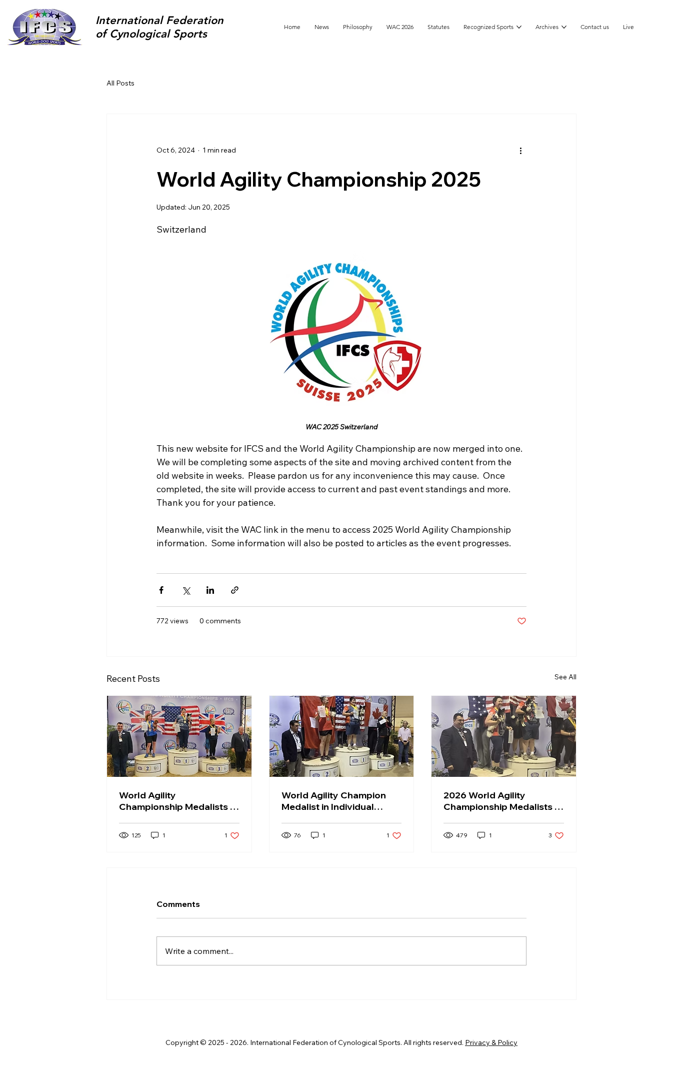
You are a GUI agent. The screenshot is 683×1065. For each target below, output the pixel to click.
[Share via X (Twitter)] (185, 590)
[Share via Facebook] (161, 590)
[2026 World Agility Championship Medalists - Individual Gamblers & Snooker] (504, 736)
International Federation (160, 20)
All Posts (120, 83)
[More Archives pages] (564, 27)
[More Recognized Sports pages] (519, 27)
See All (565, 676)
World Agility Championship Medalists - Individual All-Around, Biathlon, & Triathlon (176, 800)
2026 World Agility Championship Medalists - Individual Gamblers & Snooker (501, 800)
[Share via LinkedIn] (210, 590)
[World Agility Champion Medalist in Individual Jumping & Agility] (342, 736)
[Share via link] (235, 590)
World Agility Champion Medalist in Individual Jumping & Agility (334, 800)
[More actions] (520, 150)
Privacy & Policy (491, 1042)
